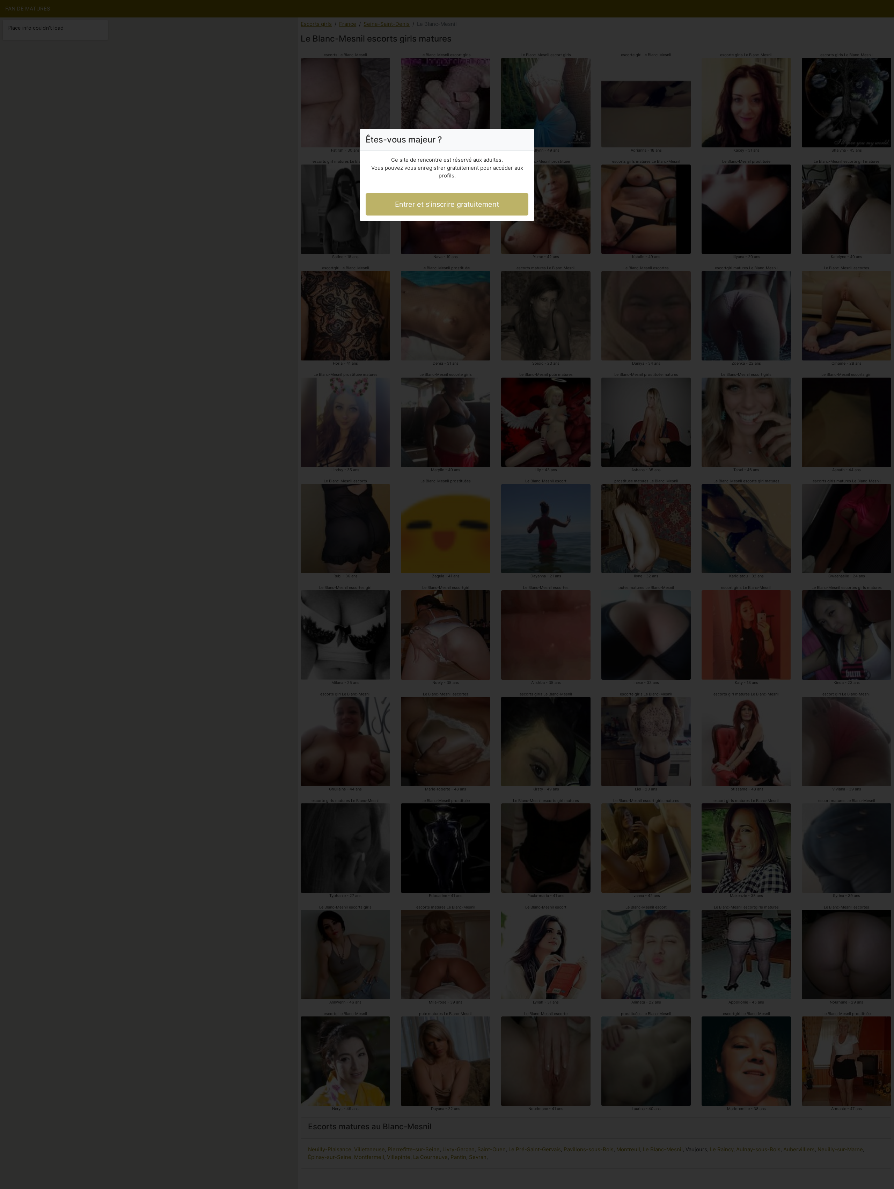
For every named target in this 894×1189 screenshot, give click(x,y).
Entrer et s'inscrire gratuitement (447, 204)
